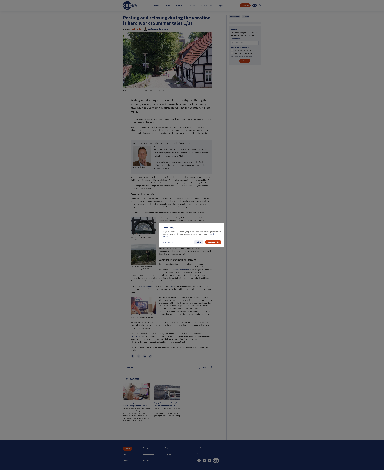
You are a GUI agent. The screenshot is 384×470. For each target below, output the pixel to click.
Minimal (198, 242)
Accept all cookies (213, 242)
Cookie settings (168, 242)
